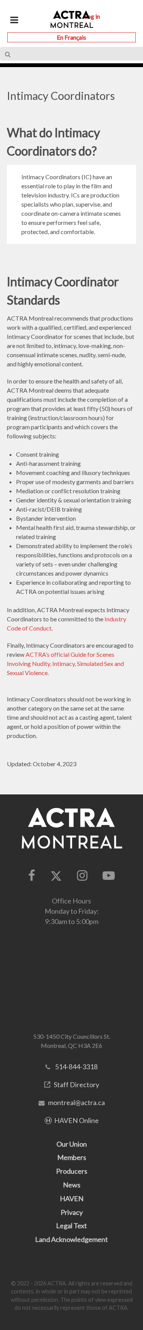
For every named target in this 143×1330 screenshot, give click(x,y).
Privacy (72, 1212)
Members (71, 1157)
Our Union (71, 1144)
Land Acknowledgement (71, 1239)
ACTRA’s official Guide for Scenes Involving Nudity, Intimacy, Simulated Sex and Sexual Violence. (65, 663)
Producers (71, 1171)
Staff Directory (76, 1084)
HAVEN (72, 1198)
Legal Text (71, 1225)
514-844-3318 (76, 1066)
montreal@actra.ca (76, 1102)
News (71, 1185)
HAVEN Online (76, 1120)
